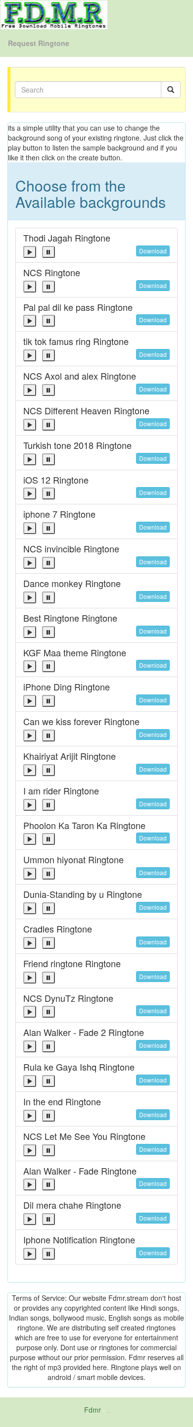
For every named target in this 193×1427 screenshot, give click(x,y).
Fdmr (92, 1410)
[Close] (29, 252)
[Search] (171, 89)
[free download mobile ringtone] (53, 14)
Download (153, 250)
